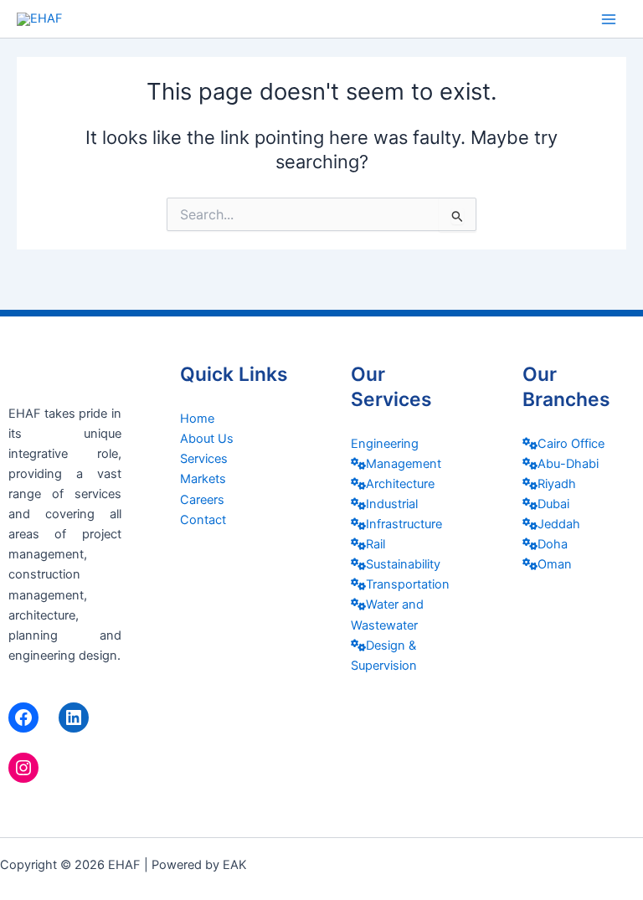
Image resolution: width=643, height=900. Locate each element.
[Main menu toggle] (608, 19)
